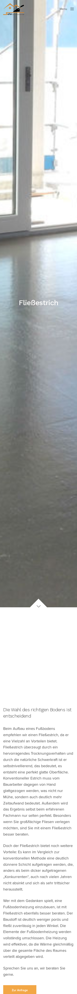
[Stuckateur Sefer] (13, 9)
